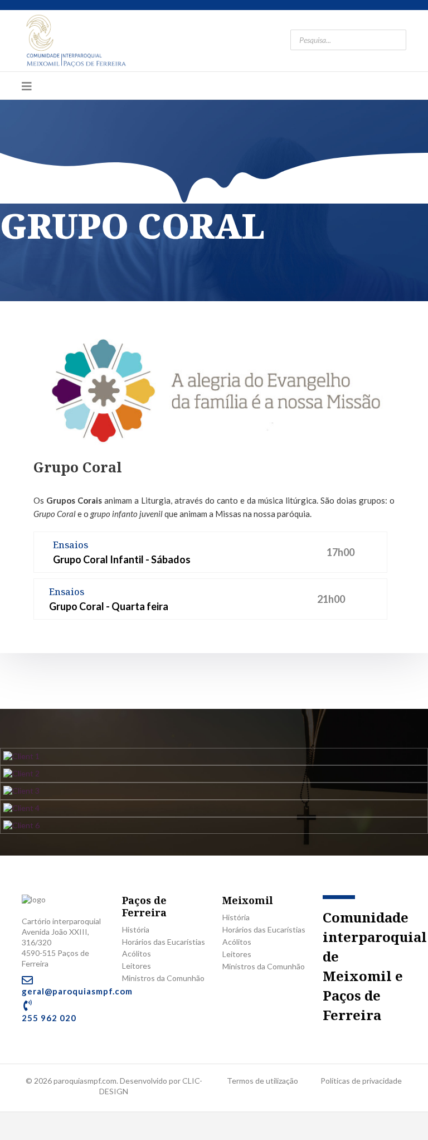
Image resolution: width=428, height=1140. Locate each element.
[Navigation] (27, 86)
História (135, 929)
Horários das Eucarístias (163, 941)
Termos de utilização (262, 1080)
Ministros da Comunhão (163, 978)
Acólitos (136, 953)
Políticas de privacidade (361, 1080)
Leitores (136, 965)
